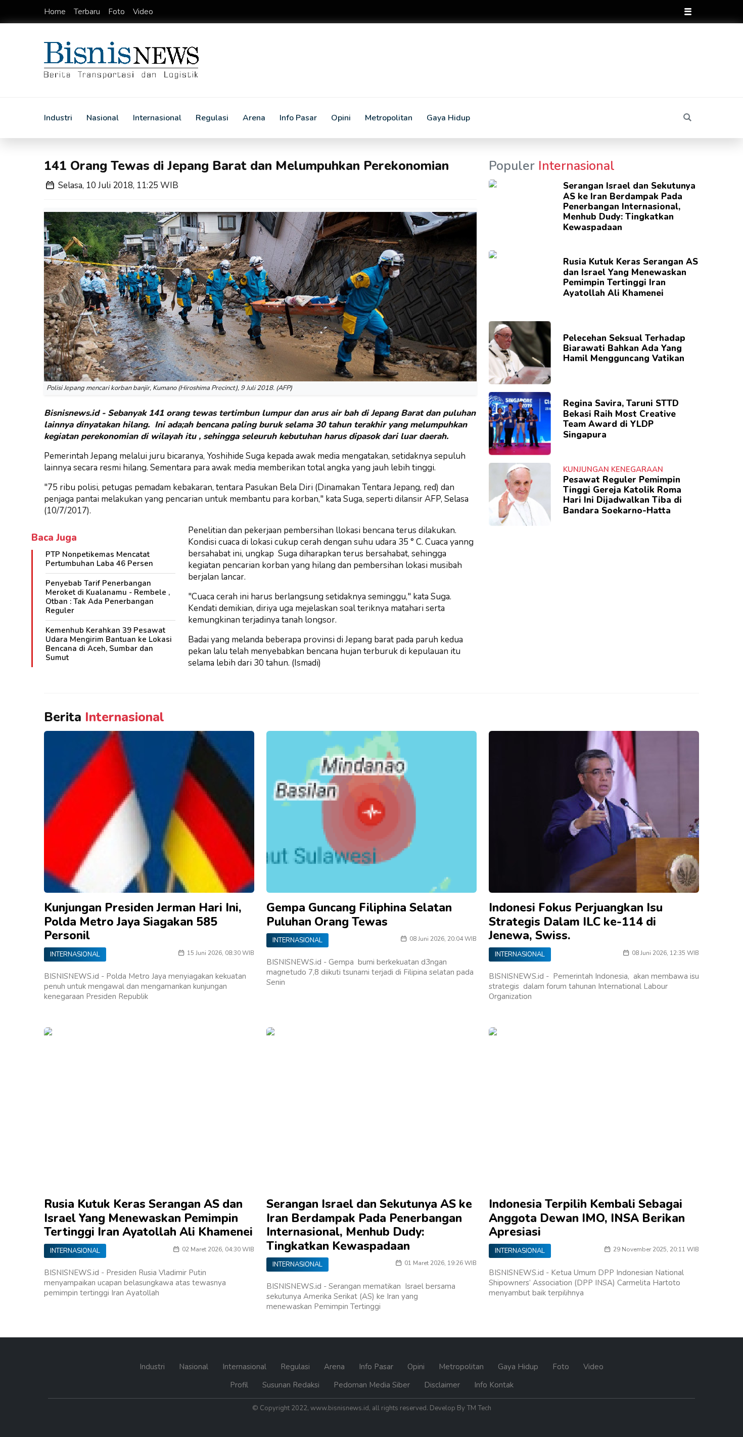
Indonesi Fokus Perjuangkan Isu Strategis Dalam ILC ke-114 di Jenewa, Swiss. (576, 921)
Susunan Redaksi (291, 1385)
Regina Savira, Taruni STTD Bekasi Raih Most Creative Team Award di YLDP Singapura (621, 419)
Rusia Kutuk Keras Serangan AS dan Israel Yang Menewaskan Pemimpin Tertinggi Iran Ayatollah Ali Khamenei (630, 277)
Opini (341, 117)
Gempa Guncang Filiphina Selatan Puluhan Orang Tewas (359, 915)
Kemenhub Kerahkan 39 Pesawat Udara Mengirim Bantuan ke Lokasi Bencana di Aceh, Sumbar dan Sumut (108, 644)
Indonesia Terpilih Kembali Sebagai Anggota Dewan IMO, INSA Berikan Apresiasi (587, 1218)
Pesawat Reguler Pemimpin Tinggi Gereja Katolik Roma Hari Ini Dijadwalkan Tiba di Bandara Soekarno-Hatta (622, 495)
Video (143, 12)
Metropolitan (388, 117)
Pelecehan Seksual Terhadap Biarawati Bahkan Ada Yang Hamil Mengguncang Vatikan (624, 348)
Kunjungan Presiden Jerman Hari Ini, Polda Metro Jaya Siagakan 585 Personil (143, 921)
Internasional (157, 117)
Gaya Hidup (448, 117)
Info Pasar (298, 117)
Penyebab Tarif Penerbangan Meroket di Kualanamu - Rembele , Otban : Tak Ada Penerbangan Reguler (107, 597)
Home (56, 12)
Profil (240, 1385)
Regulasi (212, 117)
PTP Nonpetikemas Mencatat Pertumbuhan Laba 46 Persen (99, 559)
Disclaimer (443, 1385)
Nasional (102, 117)
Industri (58, 117)
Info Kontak (494, 1385)
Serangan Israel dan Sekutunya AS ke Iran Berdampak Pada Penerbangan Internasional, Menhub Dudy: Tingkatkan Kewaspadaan (629, 206)
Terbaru (88, 12)
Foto (117, 12)
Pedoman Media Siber (373, 1385)
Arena (254, 117)
